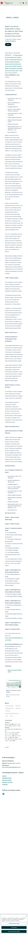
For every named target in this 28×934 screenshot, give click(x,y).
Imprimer (4, 776)
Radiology (8, 710)
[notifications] (23, 3)
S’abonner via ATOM (7, 782)
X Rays (11, 716)
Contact (7, 747)
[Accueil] (7, 3)
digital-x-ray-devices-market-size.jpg (13, 691)
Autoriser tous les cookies (14, 931)
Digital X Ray (18, 705)
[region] (14, 924)
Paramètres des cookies (14, 923)
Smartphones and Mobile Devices (12, 713)
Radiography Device (9, 708)
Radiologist (18, 708)
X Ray (7, 716)
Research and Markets (10, 41)
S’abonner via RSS (6, 780)
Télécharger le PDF (6, 778)
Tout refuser (14, 927)
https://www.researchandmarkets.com (11, 767)
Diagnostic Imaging (9, 705)
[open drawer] (26, 3)
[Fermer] (26, 916)
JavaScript (5, 784)
